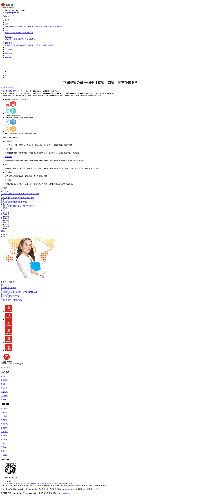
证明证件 (58, 26)
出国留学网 (58, 483)
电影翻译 (8, 45)
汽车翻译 (37, 45)
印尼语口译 (5, 222)
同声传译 (15, 33)
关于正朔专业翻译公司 (9, 87)
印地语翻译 (5, 226)
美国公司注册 (67, 483)
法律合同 (15, 26)
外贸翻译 (44, 45)
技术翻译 (22, 26)
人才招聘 (4, 399)
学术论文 (51, 26)
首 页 (7, 20)
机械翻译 (51, 45)
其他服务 (8, 37)
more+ (3, 190)
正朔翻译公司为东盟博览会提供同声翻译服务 (17, 206)
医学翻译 (15, 45)
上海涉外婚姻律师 (46, 483)
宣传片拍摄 (9, 483)
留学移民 (44, 26)
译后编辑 (31, 39)
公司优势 (4, 376)
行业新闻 (4, 392)
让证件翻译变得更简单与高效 (12, 300)
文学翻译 (29, 45)
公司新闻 (4, 396)
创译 (26, 39)
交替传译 (29, 33)
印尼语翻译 (5, 214)
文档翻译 (8, 141)
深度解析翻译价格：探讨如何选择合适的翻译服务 (19, 292)
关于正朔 (8, 26)
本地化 (14, 39)
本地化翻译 (9, 149)
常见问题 (4, 388)
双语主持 (22, 33)
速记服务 (8, 39)
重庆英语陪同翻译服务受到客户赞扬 (14, 202)
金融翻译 (22, 45)
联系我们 (4, 16)
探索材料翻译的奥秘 (8, 288)
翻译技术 (4, 384)
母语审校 (21, 39)
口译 (6, 30)
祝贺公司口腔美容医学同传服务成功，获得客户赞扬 (20, 194)
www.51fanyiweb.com (67, 489)
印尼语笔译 (5, 218)
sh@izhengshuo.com (64, 493)
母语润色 (37, 26)
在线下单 (11, 16)
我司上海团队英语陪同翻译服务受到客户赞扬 (17, 198)
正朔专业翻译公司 (7, 91)
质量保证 (4, 380)
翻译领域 (8, 43)
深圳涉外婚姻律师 (32, 483)
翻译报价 (8, 57)
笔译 (6, 24)
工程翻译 (29, 26)
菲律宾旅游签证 (20, 483)
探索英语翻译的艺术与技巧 (11, 296)
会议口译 (8, 33)
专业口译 (8, 180)
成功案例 (8, 49)
